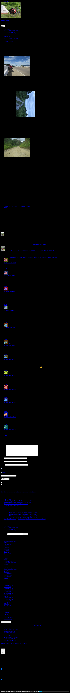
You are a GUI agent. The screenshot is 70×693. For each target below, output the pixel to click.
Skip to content (5, 1)
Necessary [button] (3, 667)
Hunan (6, 555)
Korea (5, 559)
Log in (6, 614)
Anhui (6, 542)
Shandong (7, 567)
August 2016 (7, 605)
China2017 (7, 547)
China (5, 545)
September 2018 (8, 593)
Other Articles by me (9, 32)
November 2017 (8, 599)
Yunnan (6, 578)
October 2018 (8, 591)
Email (2, 461)
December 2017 (8, 597)
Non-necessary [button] (5, 678)
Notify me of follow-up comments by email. (14, 483)
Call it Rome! (7, 499)
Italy (5, 556)
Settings (40, 691)
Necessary (5, 669)
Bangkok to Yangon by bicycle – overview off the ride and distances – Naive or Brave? (33, 257)
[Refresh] (3, 472)
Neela (10, 250)
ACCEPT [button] (13, 647)
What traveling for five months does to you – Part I (17, 502)
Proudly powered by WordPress (18, 643)
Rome (5, 566)
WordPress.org (8, 619)
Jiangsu (6, 558)
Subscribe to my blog (10, 33)
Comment (3, 455)
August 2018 (7, 594)
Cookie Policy (37, 625)
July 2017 (6, 604)
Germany (6, 549)
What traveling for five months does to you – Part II (18, 501)
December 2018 (8, 588)
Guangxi (6, 552)
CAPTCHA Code (22, 475)
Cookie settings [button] (5, 647)
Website (3, 464)
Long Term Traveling (10, 562)
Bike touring (44, 250)
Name (2, 458)
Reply (5, 269)
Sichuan (6, 570)
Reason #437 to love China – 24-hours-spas (16, 504)
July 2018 (6, 596)
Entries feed (7, 615)
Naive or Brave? (5, 20)
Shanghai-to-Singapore (10, 569)
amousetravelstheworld (10, 541)
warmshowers (8, 575)
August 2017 (7, 602)
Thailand (6, 572)
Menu (2, 26)
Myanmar (51, 250)
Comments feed (8, 617)
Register (6, 612)
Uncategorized (8, 573)
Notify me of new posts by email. (12, 484)
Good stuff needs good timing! (12, 505)
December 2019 (8, 585)
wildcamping (7, 576)
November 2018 (8, 590)
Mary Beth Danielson (10, 519)
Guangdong (7, 550)
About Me (7, 29)
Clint (9, 343)
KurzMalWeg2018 (9, 561)
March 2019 (7, 587)
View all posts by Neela (39, 244)
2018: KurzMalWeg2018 (11, 30)
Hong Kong (7, 553)
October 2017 (8, 601)
